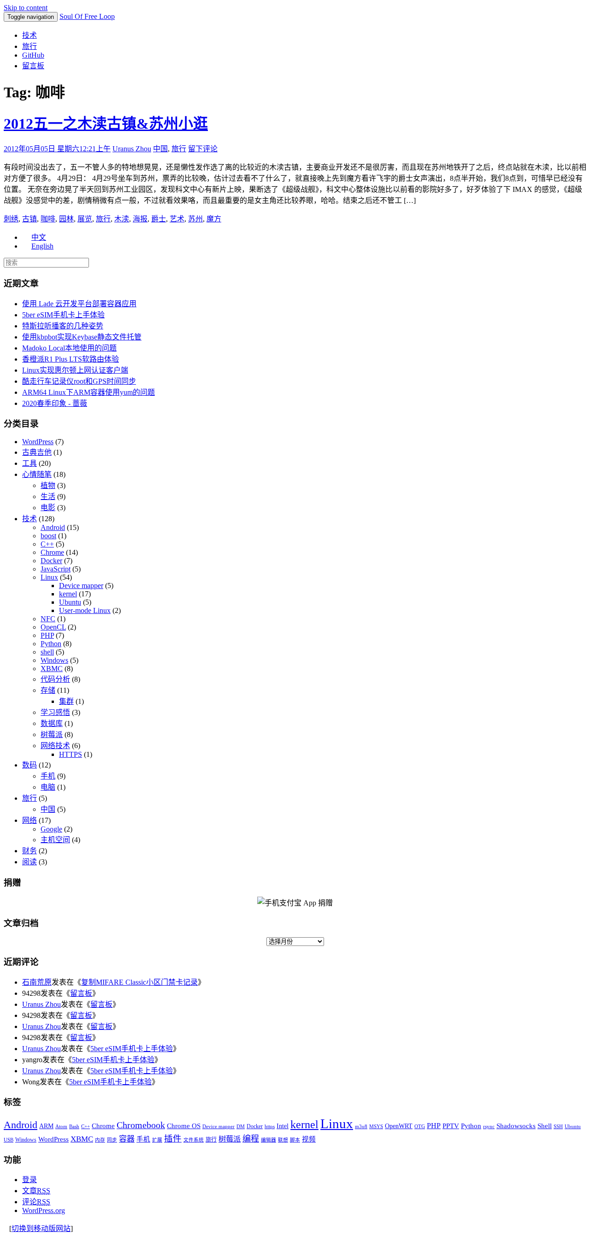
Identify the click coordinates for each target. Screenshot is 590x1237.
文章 (36, 1191)
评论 (36, 1202)
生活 (48, 496)
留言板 (33, 66)
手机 (48, 776)
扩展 (157, 1139)
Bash (74, 1126)
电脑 (48, 787)
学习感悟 (55, 712)
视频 (309, 1139)
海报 (140, 219)
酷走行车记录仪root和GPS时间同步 (79, 381)
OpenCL (53, 627)
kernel (68, 594)
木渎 (121, 219)
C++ (47, 544)
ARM (46, 1126)
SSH (558, 1126)
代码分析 (55, 679)
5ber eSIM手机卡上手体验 (63, 315)
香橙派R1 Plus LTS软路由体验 (70, 359)
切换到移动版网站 (41, 1228)
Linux (49, 577)
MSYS (376, 1126)
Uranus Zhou (131, 149)
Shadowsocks (516, 1126)
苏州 (195, 219)
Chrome (52, 552)
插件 (173, 1138)
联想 (283, 1139)
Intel (283, 1126)
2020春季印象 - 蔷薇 (54, 403)
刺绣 (11, 219)
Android (53, 527)
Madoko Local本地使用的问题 (69, 348)
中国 (160, 149)
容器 (127, 1139)
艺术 (177, 219)
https (270, 1126)
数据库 (52, 723)
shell (47, 652)
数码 (29, 765)
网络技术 (55, 745)
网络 (29, 820)
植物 (48, 485)
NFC (48, 619)
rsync (489, 1126)
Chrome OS (184, 1126)
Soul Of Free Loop (87, 16)
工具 (29, 463)
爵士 (158, 219)
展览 (84, 219)
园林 (66, 219)
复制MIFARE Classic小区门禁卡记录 (139, 982)
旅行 (29, 46)
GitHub (33, 55)
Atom (61, 1126)
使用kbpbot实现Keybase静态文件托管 (82, 337)
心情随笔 (37, 474)
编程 (250, 1138)
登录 (29, 1179)
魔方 (213, 219)
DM (240, 1126)
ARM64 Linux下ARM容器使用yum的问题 (88, 392)
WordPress (37, 442)
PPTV (450, 1126)
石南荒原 (37, 982)
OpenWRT (399, 1126)
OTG (419, 1126)
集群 (66, 701)
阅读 (29, 862)
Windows (54, 660)
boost (48, 536)
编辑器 (268, 1139)
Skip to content (25, 8)
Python (51, 644)
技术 (29, 35)
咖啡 (48, 219)
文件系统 (193, 1139)
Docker (51, 561)
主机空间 (55, 840)
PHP (47, 635)
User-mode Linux (85, 610)
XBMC (52, 668)
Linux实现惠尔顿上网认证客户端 (75, 370)
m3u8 (361, 1126)
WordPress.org (43, 1210)
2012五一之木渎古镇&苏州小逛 (106, 123)
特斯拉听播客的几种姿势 (62, 326)
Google (51, 829)
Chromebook (141, 1125)
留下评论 (203, 149)
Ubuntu (70, 602)
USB (8, 1139)
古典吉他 (37, 452)
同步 (112, 1139)
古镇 (29, 219)
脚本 (295, 1139)
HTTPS (70, 754)
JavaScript (56, 569)
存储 (48, 690)
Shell (544, 1126)
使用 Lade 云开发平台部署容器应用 (79, 304)
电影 (48, 507)
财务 (29, 851)
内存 (100, 1139)
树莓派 (52, 734)
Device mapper (81, 585)
